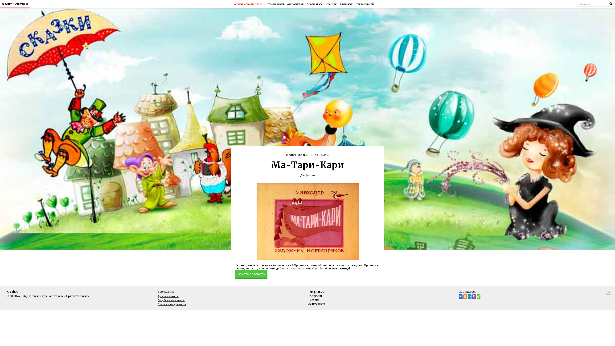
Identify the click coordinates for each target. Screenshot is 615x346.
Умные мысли (365, 4)
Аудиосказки (295, 4)
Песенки (331, 4)
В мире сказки (15, 4)
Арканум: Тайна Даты (248, 4)
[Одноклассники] (465, 296)
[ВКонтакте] (461, 296)
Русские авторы (168, 296)
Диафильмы (315, 4)
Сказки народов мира (172, 304)
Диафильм (307, 175)
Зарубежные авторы (171, 300)
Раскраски (346, 4)
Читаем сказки (274, 4)
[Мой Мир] (470, 296)
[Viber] (474, 296)
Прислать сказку (77, 296)
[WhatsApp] (478, 296)
